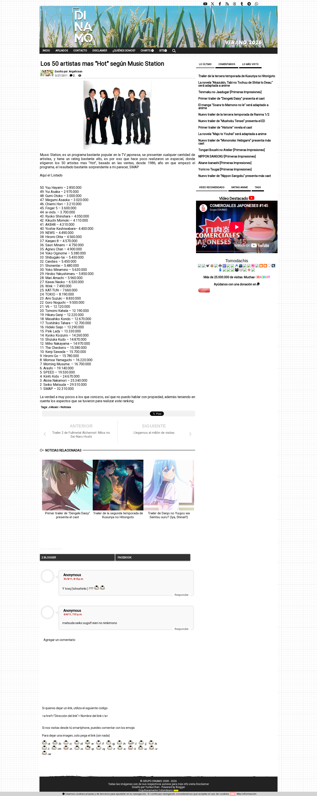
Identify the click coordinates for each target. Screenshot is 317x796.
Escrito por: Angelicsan (68, 71)
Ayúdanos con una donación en (235, 284)
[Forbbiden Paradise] (228, 266)
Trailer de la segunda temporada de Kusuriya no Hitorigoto (118, 515)
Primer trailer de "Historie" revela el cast (225, 127)
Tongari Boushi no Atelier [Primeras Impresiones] (231, 150)
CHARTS (146, 50)
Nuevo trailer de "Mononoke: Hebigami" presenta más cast (234, 142)
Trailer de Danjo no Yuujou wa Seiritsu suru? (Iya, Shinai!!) (169, 515)
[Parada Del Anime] (240, 266)
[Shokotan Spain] (253, 266)
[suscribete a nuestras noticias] (227, 4)
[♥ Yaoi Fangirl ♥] (212, 266)
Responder (181, 594)
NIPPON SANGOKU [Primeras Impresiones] (227, 156)
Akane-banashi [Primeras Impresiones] (224, 163)
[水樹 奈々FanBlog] (220, 266)
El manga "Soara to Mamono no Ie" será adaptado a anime (233, 106)
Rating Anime (239, 187)
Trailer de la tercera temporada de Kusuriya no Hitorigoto (236, 76)
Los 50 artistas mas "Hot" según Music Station (102, 64)
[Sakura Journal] (249, 270)
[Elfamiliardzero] (273, 266)
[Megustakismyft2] (220, 270)
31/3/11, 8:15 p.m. (74, 579)
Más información (246, 794)
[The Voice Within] (241, 270)
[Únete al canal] (249, 4)
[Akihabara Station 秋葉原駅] (269, 266)
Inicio (46, 50)
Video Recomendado (211, 187)
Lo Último (205, 64)
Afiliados (61, 50)
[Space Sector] (228, 270)
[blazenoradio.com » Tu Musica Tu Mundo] (265, 266)
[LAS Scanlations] (224, 266)
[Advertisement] (105, 536)
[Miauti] (208, 266)
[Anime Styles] (249, 266)
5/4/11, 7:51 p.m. (73, 614)
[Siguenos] (234, 4)
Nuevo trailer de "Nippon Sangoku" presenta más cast (234, 176)
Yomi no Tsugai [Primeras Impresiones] (225, 169)
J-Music (53, 407)
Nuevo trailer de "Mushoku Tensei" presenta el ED (231, 121)
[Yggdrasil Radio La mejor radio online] (204, 266)
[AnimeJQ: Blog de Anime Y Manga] (253, 270)
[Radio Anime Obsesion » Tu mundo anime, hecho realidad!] (236, 266)
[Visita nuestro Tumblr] (242, 4)
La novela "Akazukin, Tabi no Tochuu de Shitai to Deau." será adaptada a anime (235, 84)
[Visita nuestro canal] (205, 4)
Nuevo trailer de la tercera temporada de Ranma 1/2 (233, 114)
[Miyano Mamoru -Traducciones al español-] (261, 266)
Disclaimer (100, 50)
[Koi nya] (232, 266)
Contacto (80, 50)
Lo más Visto (250, 64)
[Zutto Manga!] (244, 266)
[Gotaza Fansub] (224, 270)
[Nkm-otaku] (237, 270)
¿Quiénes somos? (124, 50)
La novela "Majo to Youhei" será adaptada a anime (232, 134)
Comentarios (226, 64)
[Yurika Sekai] (257, 266)
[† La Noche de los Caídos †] (199, 266)
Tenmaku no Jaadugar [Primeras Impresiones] (230, 92)
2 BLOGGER (49, 557)
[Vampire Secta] (216, 266)
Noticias (66, 407)
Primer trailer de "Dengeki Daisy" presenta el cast (67, 515)
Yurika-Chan (152, 787)
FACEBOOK (124, 557)
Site (161, 50)
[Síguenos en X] (212, 4)
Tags (258, 187)
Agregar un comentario (59, 640)
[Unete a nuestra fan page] (220, 4)
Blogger (180, 787)
